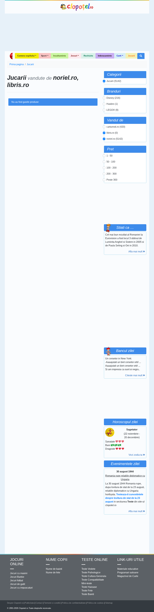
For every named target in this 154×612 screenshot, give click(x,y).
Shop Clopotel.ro (10, 56)
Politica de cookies (95, 603)
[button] (141, 56)
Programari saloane (127, 572)
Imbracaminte (105, 55)
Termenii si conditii (52, 603)
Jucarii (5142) (113, 81)
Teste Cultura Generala (94, 576)
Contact (39, 603)
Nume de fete (53, 572)
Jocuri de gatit (17, 584)
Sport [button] (44, 55)
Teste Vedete (88, 569)
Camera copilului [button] (26, 55)
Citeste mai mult (134, 375)
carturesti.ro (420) (115, 126)
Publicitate (29, 603)
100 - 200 (111, 167)
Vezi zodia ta (136, 455)
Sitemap (108, 603)
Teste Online (95, 560)
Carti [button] (119, 55)
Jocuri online (16, 562)
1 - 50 (109, 155)
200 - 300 (111, 173)
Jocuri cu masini (18, 573)
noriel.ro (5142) (114, 139)
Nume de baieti (54, 569)
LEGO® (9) (112, 110)
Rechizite (88, 55)
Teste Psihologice (91, 572)
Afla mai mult (135, 251)
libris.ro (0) (112, 133)
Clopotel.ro (77, 7)
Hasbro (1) (112, 104)
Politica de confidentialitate (73, 603)
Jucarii (131, 55)
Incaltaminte (59, 55)
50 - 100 (110, 161)
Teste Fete (87, 590)
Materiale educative (127, 569)
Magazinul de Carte (127, 576)
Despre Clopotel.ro (15, 603)
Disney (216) (113, 98)
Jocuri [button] (74, 55)
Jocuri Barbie (17, 577)
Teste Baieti (88, 594)
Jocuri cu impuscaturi (21, 587)
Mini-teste (87, 583)
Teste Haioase (89, 587)
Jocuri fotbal (16, 580)
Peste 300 (111, 179)
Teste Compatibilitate (93, 579)
